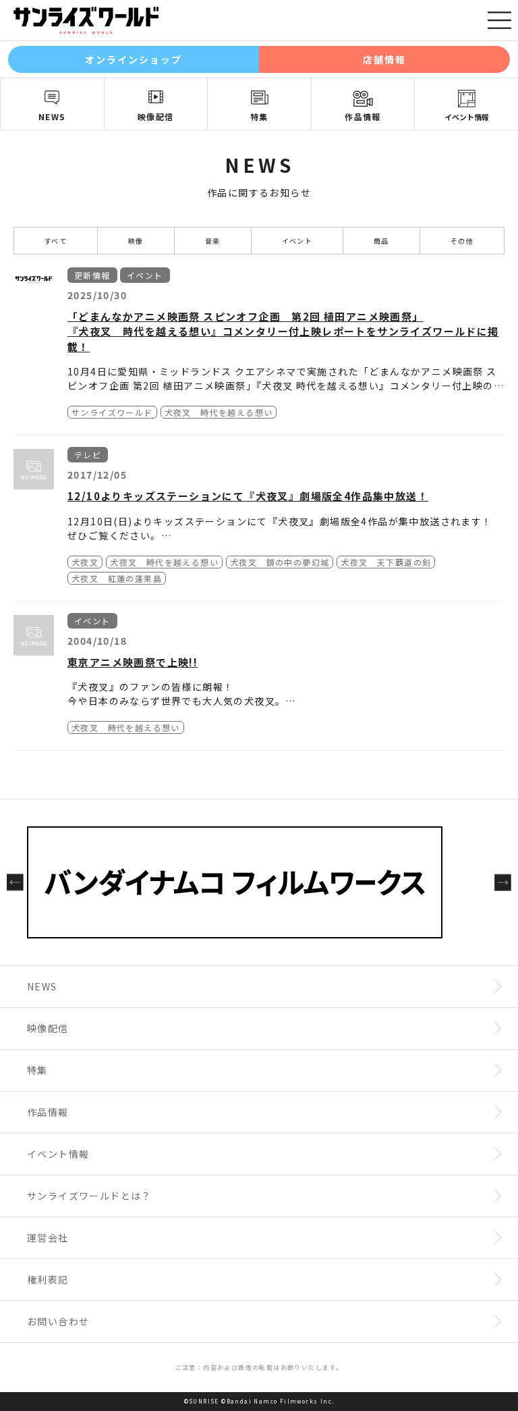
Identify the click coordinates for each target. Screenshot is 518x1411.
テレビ (87, 454)
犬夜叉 (84, 562)
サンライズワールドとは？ (89, 1195)
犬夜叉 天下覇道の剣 (386, 562)
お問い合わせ (58, 1321)
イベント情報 (466, 116)
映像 (136, 241)
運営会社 (48, 1237)
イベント (297, 241)
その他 (462, 241)
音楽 (213, 241)
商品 (381, 241)
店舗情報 (384, 59)
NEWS (52, 116)
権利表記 (48, 1279)
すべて (56, 241)
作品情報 (363, 116)
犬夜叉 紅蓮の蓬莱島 (116, 578)
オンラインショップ (134, 59)
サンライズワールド (112, 412)
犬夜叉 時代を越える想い (219, 412)
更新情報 (92, 275)
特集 (259, 116)
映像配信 (156, 116)
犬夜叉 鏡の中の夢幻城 (279, 562)
